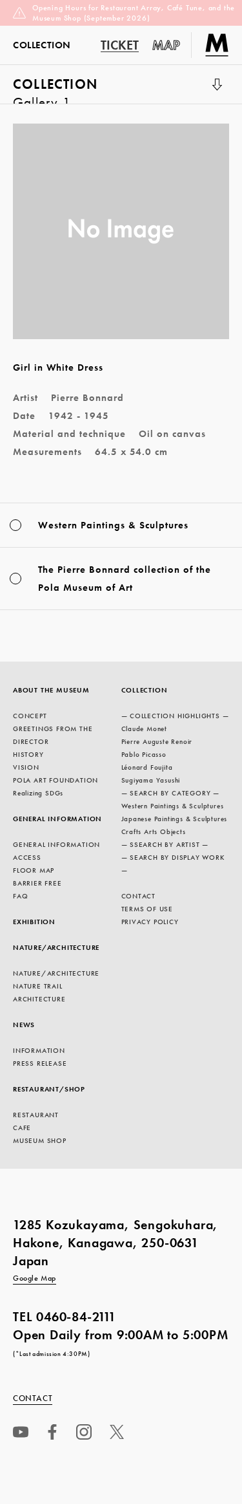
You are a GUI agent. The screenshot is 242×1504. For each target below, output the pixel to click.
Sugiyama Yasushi (151, 779)
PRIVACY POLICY (150, 921)
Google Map (34, 1278)
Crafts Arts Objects (153, 831)
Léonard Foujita (147, 767)
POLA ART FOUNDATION (55, 779)
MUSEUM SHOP (39, 1140)
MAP (166, 45)
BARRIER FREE (37, 882)
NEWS (24, 1024)
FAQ (20, 895)
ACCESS (27, 857)
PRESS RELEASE (39, 1063)
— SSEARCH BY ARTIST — (165, 844)
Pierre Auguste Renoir (157, 741)
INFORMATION (39, 1050)
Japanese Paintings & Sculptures (174, 818)
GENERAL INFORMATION (57, 818)
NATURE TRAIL (38, 985)
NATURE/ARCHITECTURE (56, 947)
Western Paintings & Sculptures (172, 805)
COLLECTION (55, 89)
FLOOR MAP (33, 870)
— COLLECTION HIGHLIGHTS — (175, 715)
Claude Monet (144, 728)
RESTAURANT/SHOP (49, 1088)
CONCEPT (30, 715)
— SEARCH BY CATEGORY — (170, 792)
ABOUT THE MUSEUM (51, 689)
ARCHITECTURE (39, 998)
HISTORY (28, 754)
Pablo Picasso (143, 754)
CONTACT (138, 895)
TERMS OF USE (147, 908)
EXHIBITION (34, 921)
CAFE (22, 1127)
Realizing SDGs (38, 792)
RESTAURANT (36, 1114)
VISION (26, 767)
